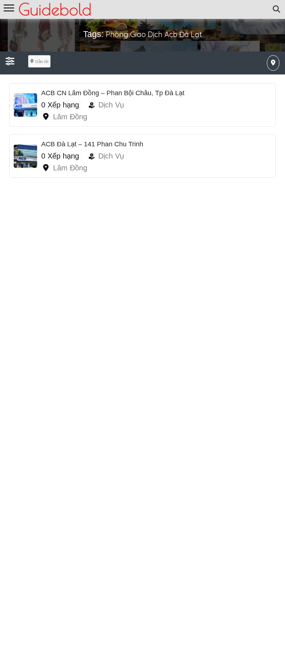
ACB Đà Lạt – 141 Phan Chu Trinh (92, 144)
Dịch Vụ (111, 105)
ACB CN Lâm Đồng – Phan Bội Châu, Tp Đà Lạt (112, 93)
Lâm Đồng (70, 117)
